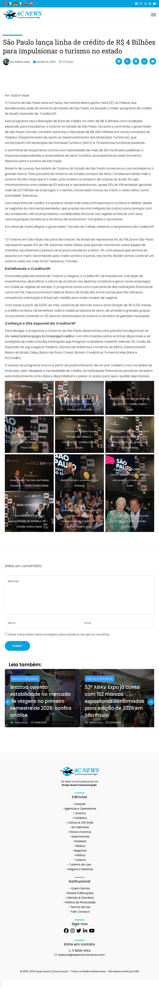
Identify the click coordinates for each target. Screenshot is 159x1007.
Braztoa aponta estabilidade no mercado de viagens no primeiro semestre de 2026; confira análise (40, 701)
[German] (15, 3)
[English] (5, 3)
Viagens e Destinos (80, 869)
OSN (136, 971)
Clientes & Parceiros (80, 898)
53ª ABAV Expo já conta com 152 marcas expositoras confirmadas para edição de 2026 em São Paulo (114, 701)
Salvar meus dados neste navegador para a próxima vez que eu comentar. (59, 634)
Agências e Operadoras (24, 678)
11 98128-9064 (81, 951)
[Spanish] (31, 3)
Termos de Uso (80, 907)
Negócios (80, 850)
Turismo (80, 860)
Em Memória (80, 827)
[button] (119, 61)
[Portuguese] (26, 3)
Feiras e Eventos (80, 832)
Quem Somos (80, 888)
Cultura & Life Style (80, 823)
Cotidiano (80, 818)
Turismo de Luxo (80, 864)
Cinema (80, 813)
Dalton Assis (21, 722)
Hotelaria (80, 841)
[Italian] (20, 3)
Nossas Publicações (80, 893)
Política (80, 855)
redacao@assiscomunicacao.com (81, 955)
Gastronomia (80, 836)
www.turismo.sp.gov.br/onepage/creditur (42, 336)
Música (80, 846)
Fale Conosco (80, 912)
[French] (10, 3)
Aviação (80, 804)
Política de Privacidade (80, 902)
